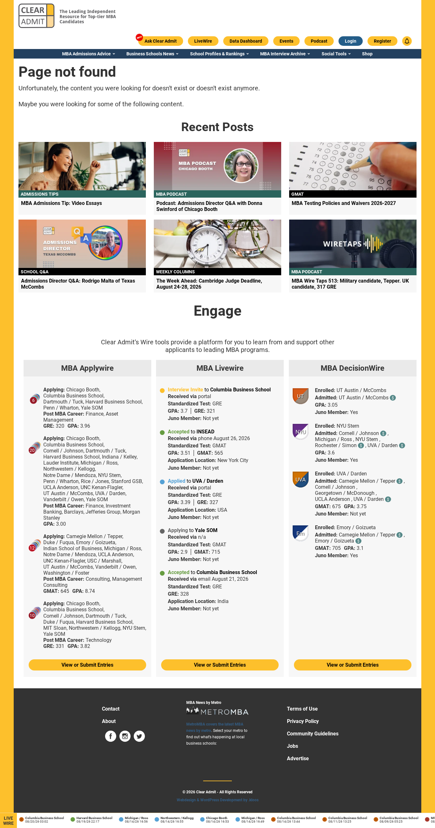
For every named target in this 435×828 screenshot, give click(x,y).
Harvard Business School (89, 818)
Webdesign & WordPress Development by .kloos (218, 800)
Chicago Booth (211, 818)
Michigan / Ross (131, 818)
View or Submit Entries (87, 665)
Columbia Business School (39, 818)
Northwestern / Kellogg (171, 818)
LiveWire (8, 821)
